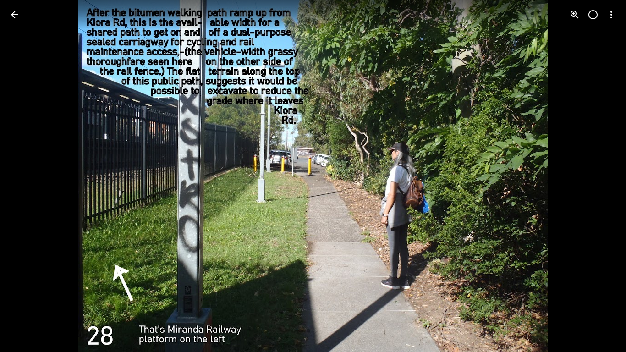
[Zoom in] (575, 15)
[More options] (611, 15)
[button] (25, 176)
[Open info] (593, 15)
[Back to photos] (15, 15)
